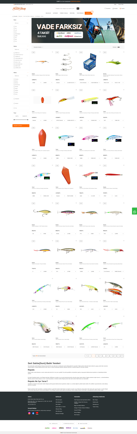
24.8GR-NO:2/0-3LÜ (19, 54)
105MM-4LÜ (17, 56)
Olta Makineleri (59, 402)
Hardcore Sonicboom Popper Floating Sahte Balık (89, 112)
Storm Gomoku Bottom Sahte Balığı (39, 339)
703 (16, 41)
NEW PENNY (17, 33)
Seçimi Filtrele (18, 125)
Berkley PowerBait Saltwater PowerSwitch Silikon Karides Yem (112, 76)
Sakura (16, 92)
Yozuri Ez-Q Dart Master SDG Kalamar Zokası (88, 188)
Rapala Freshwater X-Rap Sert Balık (39, 263)
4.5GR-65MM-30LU (19, 58)
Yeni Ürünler (80, 13)
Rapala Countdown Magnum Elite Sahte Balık (41, 75)
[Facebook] (33, 413)
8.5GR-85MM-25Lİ (18, 64)
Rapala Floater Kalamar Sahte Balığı (110, 188)
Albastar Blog (59, 409)
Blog (115, 4)
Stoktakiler (17, 98)
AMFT (16, 35)
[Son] (122, 355)
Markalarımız (96, 404)
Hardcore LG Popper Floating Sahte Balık (64, 150)
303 (16, 37)
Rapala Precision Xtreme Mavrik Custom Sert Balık (113, 226)
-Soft (61, 432)
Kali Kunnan (17, 84)
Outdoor (55, 13)
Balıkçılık (48, 13)
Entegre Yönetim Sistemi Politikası (82, 407)
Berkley (16, 82)
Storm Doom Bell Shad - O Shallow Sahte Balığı (88, 301)
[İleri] (118, 355)
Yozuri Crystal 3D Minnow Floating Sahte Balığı (88, 339)
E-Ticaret (64, 432)
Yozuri (33, 111)
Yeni (16, 108)
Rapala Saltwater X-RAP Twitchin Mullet (39, 226)
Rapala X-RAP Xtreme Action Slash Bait (87, 226)
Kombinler (88, 13)
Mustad (16, 86)
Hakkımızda (95, 402)
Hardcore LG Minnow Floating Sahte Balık (40, 188)
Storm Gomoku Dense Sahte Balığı (62, 339)
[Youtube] (37, 413)
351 (16, 32)
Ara (78, 8)
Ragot (16, 88)
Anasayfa (15, 16)
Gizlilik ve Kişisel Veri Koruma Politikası (80, 402)
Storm (16, 94)
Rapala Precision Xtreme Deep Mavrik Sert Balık (88, 263)
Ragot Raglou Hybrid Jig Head (62, 75)
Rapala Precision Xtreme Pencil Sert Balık (64, 263)
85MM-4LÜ (17, 52)
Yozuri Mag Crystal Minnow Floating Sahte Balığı (41, 301)
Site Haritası (77, 414)
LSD (16, 30)
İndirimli (16, 103)
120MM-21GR (18, 67)
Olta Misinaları (59, 411)
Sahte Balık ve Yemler (61, 406)
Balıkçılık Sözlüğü (60, 413)
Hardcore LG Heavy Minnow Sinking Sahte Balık (112, 150)
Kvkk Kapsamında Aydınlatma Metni (82, 399)
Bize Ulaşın (95, 399)
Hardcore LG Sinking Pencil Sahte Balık (87, 150)
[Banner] (78, 30)
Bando (16, 81)
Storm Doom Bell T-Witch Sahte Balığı (110, 301)
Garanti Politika (77, 410)
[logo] (19, 8)
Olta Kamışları (59, 399)
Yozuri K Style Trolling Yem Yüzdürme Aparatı (40, 150)
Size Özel (72, 13)
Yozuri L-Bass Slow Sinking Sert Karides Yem (112, 112)
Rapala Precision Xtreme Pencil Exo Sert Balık (65, 226)
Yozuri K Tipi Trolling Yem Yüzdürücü (39, 112)
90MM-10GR (17, 65)
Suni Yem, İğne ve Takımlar (28, 16)
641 (16, 28)
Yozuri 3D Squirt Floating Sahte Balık (63, 112)
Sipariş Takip (120, 4)
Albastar (16, 79)
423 (16, 26)
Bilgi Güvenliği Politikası (79, 405)
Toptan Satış (95, 406)
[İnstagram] (29, 413)
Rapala (16, 90)
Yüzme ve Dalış (64, 13)
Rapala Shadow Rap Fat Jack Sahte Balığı (64, 301)
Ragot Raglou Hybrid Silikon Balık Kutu (87, 75)
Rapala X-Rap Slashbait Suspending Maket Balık (112, 263)
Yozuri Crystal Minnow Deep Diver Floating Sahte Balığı (112, 340)
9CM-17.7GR (17, 62)
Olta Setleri (58, 404)
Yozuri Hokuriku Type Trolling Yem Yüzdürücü (64, 188)
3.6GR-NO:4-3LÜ (18, 60)
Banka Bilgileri (77, 412)
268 (16, 39)
